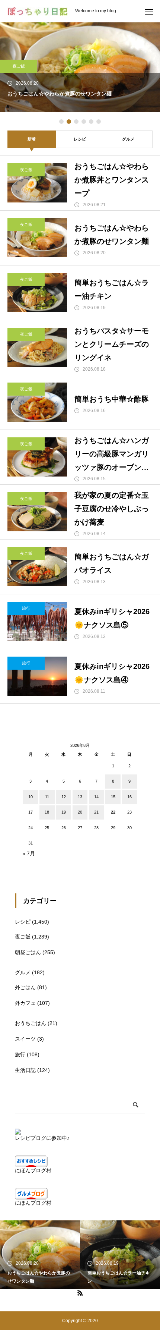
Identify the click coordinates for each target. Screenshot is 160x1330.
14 (96, 797)
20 (80, 812)
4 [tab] (83, 121)
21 (96, 812)
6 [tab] (98, 121)
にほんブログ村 (33, 1170)
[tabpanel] (80, 67)
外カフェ (25, 1003)
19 (63, 812)
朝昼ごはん (28, 952)
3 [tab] (76, 121)
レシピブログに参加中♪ (42, 1138)
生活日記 (25, 1070)
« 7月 (28, 853)
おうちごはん (30, 1023)
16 (129, 797)
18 (47, 812)
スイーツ (25, 1039)
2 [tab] (69, 121)
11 (47, 797)
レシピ (80, 139)
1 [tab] (61, 121)
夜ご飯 (19, 66)
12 (63, 797)
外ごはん (25, 987)
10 (30, 797)
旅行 (26, 608)
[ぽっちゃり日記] (37, 11)
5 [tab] (91, 121)
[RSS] (80, 1292)
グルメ (128, 139)
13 (80, 797)
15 (113, 797)
